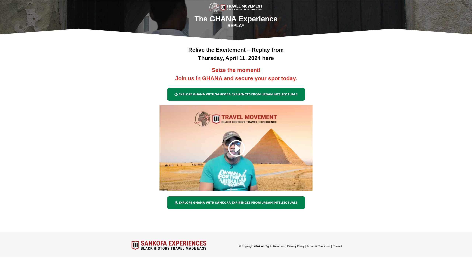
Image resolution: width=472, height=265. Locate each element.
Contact (337, 246)
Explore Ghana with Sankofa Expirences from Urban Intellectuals (238, 94)
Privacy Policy (296, 246)
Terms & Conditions (318, 246)
